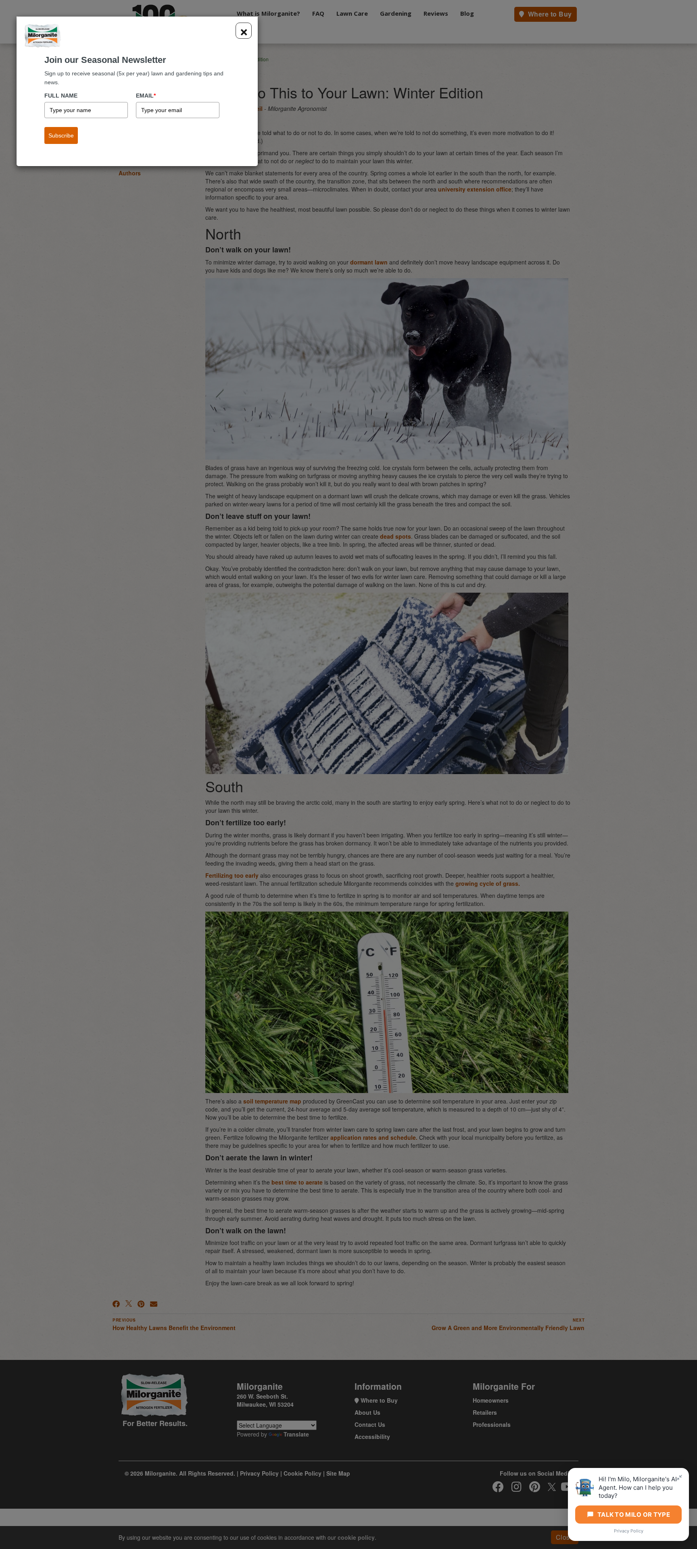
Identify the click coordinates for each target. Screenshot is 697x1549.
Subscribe (61, 135)
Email (146, 95)
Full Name (60, 95)
